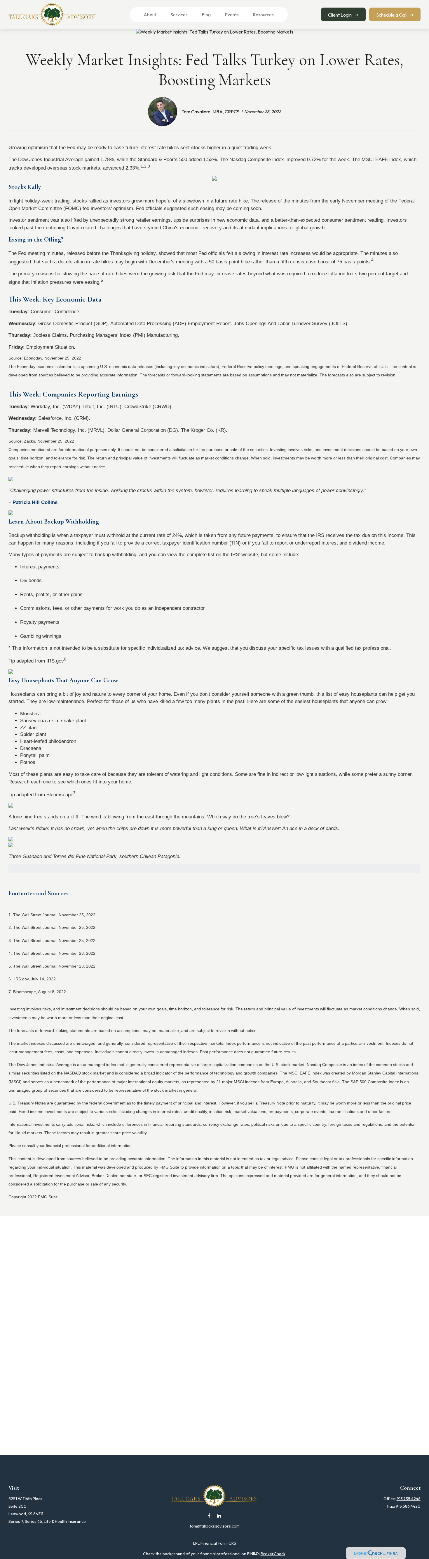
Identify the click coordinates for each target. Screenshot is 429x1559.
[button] (146, 14)
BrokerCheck (273, 1553)
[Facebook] (209, 1515)
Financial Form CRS (218, 1543)
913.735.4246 (409, 1498)
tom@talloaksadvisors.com (215, 1526)
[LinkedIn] (219, 1515)
